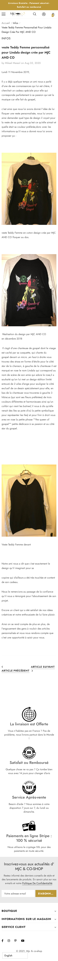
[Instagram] (10, 941)
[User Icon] (44, 14)
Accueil (6, 23)
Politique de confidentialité (37, 883)
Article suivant (43, 667)
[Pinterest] (17, 941)
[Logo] (18, 14)
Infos (15, 23)
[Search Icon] (34, 14)
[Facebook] (4, 941)
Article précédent (15, 670)
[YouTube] (24, 941)
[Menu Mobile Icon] (3, 14)
